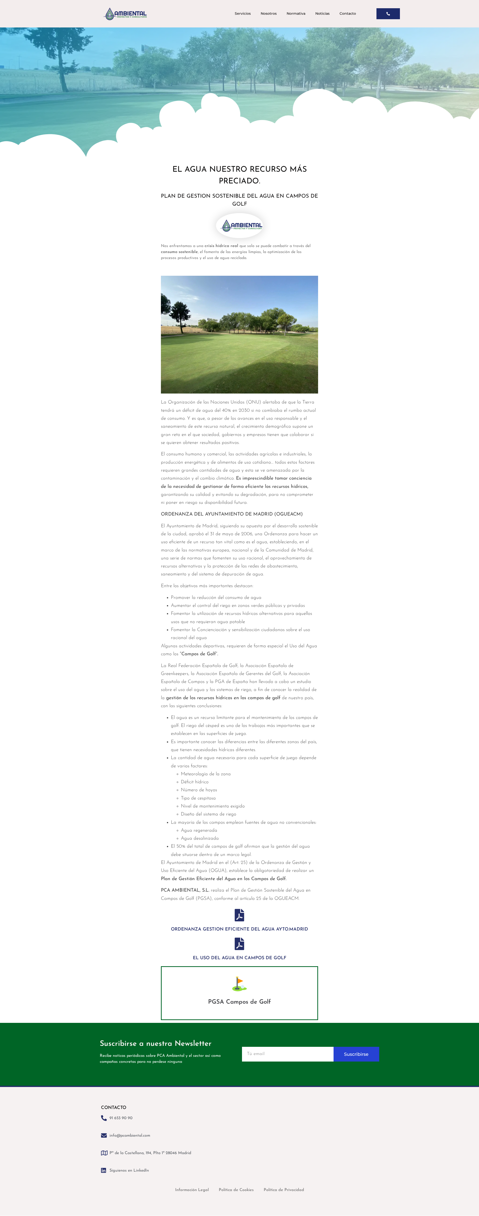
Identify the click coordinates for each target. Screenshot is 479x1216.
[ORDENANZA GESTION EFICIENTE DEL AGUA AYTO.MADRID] (239, 915)
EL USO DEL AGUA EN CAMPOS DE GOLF (239, 958)
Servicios (243, 13)
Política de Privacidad (284, 1190)
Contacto (348, 13)
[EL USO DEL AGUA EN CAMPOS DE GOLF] (239, 944)
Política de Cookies (236, 1190)
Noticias (322, 13)
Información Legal (192, 1190)
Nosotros (269, 13)
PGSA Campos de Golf (239, 1002)
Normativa (296, 13)
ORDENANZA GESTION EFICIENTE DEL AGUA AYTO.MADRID (239, 929)
